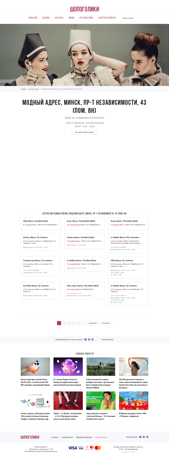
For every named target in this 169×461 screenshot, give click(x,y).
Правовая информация (84, 437)
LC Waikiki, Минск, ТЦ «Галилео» (124, 286)
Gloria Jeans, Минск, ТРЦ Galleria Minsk (83, 286)
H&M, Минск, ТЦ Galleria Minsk (35, 221)
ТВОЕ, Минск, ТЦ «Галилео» (122, 260)
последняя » (106, 323)
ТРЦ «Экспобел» (117, 241)
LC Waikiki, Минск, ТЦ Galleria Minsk (81, 260)
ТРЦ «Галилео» (29, 241)
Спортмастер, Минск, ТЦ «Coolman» (38, 260)
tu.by (133, 452)
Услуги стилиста (107, 18)
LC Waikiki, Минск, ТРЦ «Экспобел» (125, 237)
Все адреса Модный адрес (84, 132)
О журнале (55, 437)
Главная (23, 89)
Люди (71, 18)
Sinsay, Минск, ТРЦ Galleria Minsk (124, 221)
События (33, 18)
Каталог (59, 18)
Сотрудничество (67, 437)
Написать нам (102, 437)
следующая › (93, 323)
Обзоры (46, 18)
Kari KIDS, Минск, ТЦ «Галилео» (36, 286)
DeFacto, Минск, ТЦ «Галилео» (35, 237)
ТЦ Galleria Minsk (30, 225)
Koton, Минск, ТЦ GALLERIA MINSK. (81, 221)
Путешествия (86, 18)
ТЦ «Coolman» (29, 264)
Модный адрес (34, 89)
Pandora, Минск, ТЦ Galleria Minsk (80, 237)
